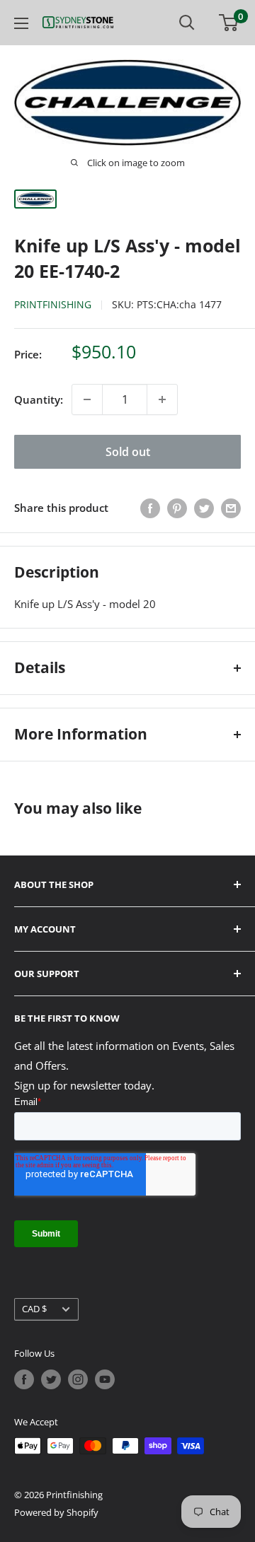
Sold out (128, 452)
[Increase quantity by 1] (162, 399)
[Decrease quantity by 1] (87, 399)
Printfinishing (52, 304)
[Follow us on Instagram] (78, 1379)
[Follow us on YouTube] (105, 1379)
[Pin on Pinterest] (177, 507)
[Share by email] (231, 507)
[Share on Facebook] (150, 507)
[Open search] (187, 22)
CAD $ (34, 1308)
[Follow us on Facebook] (24, 1379)
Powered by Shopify (56, 1512)
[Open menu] (21, 23)
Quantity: (38, 399)
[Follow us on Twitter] (51, 1379)
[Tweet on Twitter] (204, 507)
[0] (229, 22)
